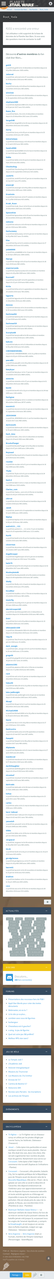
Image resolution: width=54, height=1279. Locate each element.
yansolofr (10, 821)
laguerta (9, 295)
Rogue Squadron (29, 943)
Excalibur (10, 591)
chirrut (9, 498)
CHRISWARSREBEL (14, 351)
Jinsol (11, 1147)
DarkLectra (11, 729)
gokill (8, 65)
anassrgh (10, 185)
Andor (9, 919)
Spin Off (40, 946)
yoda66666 (10, 249)
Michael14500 (12, 710)
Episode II (41, 919)
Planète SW (15, 940)
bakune (9, 341)
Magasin (25, 934)
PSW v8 (6, 1251)
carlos (8, 803)
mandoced (10, 756)
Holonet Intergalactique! (19, 1067)
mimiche (10, 378)
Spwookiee (11, 212)
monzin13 (10, 406)
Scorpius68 (11, 332)
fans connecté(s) (23, 978)
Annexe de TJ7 (14, 1079)
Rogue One (13, 943)
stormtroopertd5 (13, 609)
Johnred (9, 74)
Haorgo (9, 259)
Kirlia (8, 286)
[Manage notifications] (48, 1258)
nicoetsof (10, 775)
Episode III (14, 922)
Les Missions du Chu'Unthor (20, 1075)
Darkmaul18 (11, 323)
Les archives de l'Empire (18, 1096)
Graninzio (10, 194)
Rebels (40, 940)
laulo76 (9, 563)
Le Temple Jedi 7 (15, 1059)
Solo (32, 946)
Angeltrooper (12, 554)
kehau (8, 793)
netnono (9, 222)
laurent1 (9, 867)
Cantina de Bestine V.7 (17, 1083)
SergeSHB (10, 120)
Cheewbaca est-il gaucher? (19, 1026)
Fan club (41, 928)
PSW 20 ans (28, 940)
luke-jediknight (13, 692)
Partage (15, 1275)
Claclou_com (11, 489)
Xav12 (8, 720)
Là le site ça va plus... (17, 1014)
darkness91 (11, 425)
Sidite (8, 157)
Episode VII (39, 925)
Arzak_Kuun (11, 203)
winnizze (10, 92)
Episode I (29, 919)
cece (8, 886)
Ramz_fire (10, 111)
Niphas (9, 517)
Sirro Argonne (14, 1234)
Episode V (14, 925)
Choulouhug (11, 166)
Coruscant (12, 1161)
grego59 (9, 655)
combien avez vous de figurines (21, 1018)
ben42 (8, 387)
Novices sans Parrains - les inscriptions (24, 1091)
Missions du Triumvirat (18, 1071)
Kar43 (8, 535)
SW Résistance (34, 949)
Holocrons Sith (14, 1087)
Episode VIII (14, 928)
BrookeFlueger (12, 443)
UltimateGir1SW (13, 627)
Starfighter (18, 949)
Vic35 (8, 849)
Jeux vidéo (39, 931)
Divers (19, 919)
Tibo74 (9, 637)
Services (22, 946)
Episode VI (26, 925)
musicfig (10, 600)
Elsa (8, 240)
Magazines (36, 934)
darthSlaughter (12, 766)
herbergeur (13, 1022)
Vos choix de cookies (35, 1251)
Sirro (25, 1234)
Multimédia (18, 937)
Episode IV (26, 922)
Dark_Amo (10, 434)
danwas (9, 305)
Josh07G (9, 175)
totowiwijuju (11, 139)
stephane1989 (12, 102)
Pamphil (9, 738)
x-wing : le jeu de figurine (18, 1030)
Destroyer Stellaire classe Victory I (22, 1209)
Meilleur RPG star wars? (18, 1038)
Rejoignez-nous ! (18, 1253)
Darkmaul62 (11, 314)
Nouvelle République (17, 1180)
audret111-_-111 (13, 526)
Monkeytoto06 (12, 572)
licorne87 (10, 277)
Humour (13, 931)
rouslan (9, 461)
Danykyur (10, 369)
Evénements (28, 928)
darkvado (10, 784)
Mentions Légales (18, 1251)
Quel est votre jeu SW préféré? (21, 1034)
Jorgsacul (10, 839)
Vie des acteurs (35, 955)
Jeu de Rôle (25, 931)
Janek (8, 507)
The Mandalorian (35, 952)
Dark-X (9, 480)
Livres (15, 934)
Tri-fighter (12, 1134)
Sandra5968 (11, 148)
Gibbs (8, 830)
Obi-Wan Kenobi (33, 937)
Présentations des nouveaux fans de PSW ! (26, 999)
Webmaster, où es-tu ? (17, 1010)
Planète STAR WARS (23, 3)
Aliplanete (10, 747)
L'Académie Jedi (15, 1063)
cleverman (10, 544)
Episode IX (39, 922)
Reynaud (10, 452)
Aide (27, 1275)
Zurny (8, 129)
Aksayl (9, 701)
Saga (42, 943)
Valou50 (9, 683)
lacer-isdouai (12, 812)
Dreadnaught (16, 1224)
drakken (9, 876)
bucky (8, 83)
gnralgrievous (12, 858)
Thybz (8, 471)
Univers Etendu (18, 955)
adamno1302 (11, 664)
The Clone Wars (17, 952)
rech (8, 673)
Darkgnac (10, 397)
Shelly (8, 581)
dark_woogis (11, 646)
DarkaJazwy (11, 231)
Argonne (31, 1234)
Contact (6, 1253)
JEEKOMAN (11, 415)
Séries (12, 946)
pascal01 (10, 360)
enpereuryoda (12, 268)
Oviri (8, 618)
